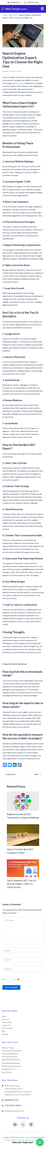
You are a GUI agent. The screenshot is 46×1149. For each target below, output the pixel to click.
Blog (11, 15)
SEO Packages (7, 1028)
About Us (5, 1019)
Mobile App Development (11, 1066)
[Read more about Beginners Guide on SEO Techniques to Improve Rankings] (23, 801)
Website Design (8, 1048)
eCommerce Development (12, 1051)
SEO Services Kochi (9, 1057)
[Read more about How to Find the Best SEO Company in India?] (23, 835)
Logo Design (6, 1072)
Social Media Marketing (11, 1063)
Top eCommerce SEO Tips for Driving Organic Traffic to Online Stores (21, 884)
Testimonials (7, 1022)
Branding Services (9, 1069)
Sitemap (5, 1034)
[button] (42, 8)
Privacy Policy (10, 1140)
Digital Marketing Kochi (11, 1060)
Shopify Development (10, 1054)
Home (4, 15)
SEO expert (20, 83)
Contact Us (6, 1025)
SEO (16, 15)
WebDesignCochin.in (23, 1137)
